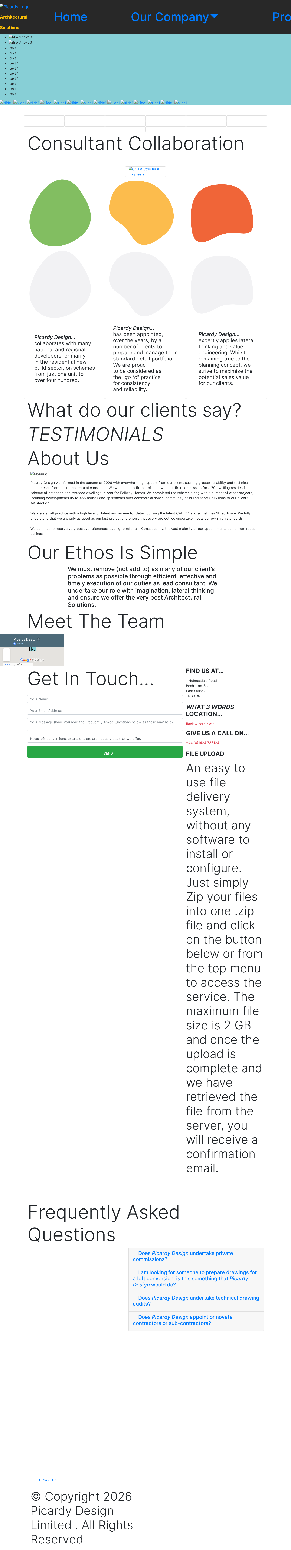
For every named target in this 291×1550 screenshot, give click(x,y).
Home (71, 17)
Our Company (170, 17)
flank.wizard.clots (200, 724)
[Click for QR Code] (189, 1198)
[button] (196, 1256)
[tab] (196, 1257)
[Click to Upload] (189, 1189)
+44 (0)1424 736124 (202, 743)
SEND (108, 753)
